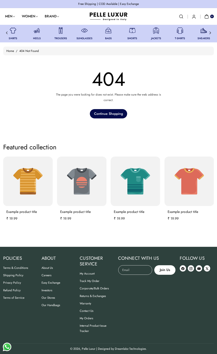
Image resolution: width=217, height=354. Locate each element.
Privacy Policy (12, 282)
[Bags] (108, 30)
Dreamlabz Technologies (130, 349)
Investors (47, 290)
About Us (47, 268)
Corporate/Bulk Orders (94, 288)
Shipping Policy (13, 275)
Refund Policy (12, 290)
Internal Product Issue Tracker (93, 328)
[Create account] (194, 16)
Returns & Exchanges (93, 296)
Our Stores (48, 298)
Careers (46, 275)
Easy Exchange (51, 282)
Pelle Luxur (88, 349)
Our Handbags (51, 305)
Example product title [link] (21, 211)
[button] (181, 16)
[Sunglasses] (84, 30)
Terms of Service (13, 298)
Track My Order (89, 281)
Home (10, 51)
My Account (87, 273)
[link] (13, 30)
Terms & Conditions (15, 268)
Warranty (85, 303)
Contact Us (86, 311)
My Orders (86, 318)
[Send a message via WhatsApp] (7, 347)
